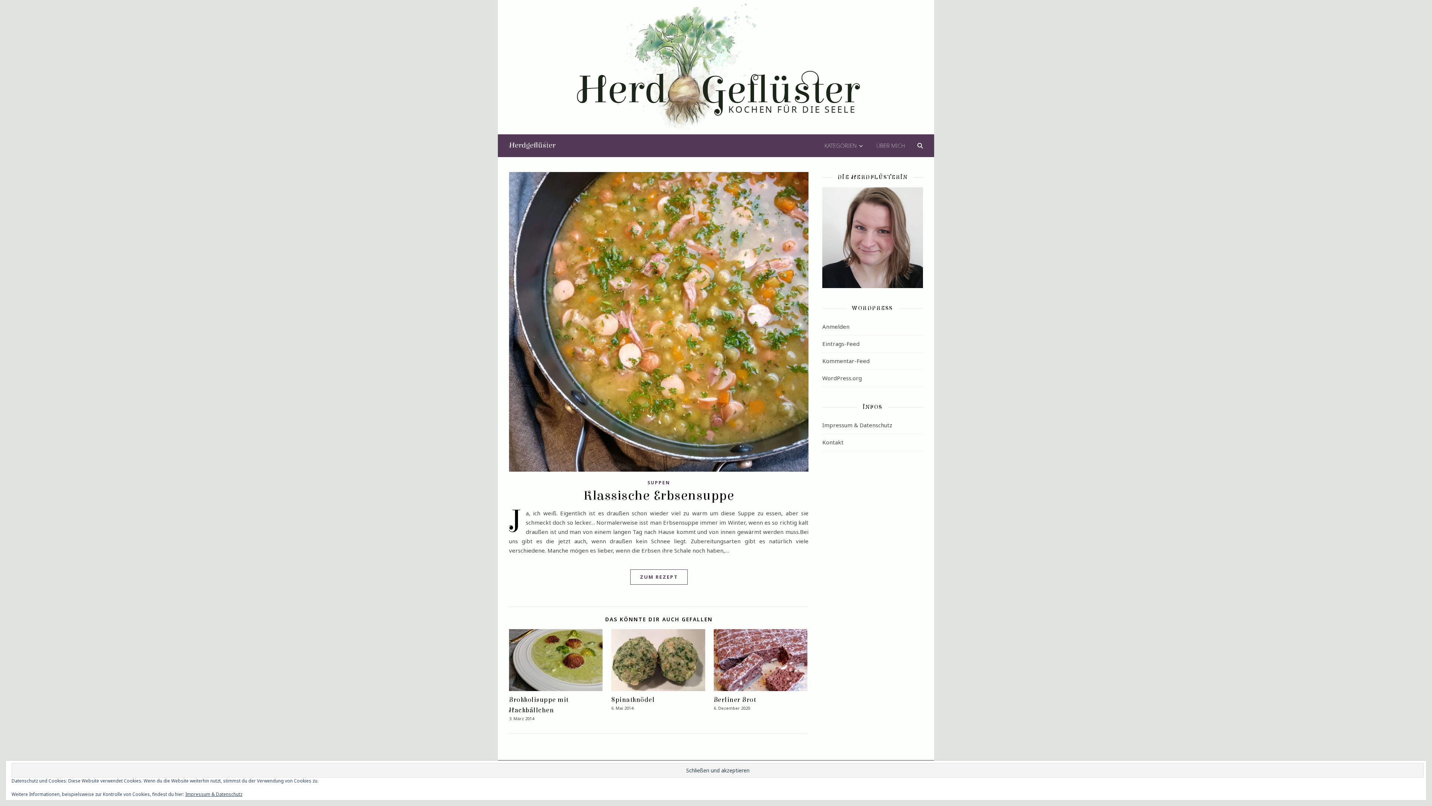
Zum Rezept (659, 577)
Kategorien (841, 145)
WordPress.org (842, 378)
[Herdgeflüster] (716, 72)
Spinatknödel (632, 700)
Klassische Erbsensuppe (659, 495)
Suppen (658, 482)
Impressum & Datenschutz (857, 425)
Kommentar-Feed (846, 361)
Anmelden (836, 326)
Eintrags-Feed (841, 343)
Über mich (890, 145)
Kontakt (833, 442)
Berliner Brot (735, 700)
